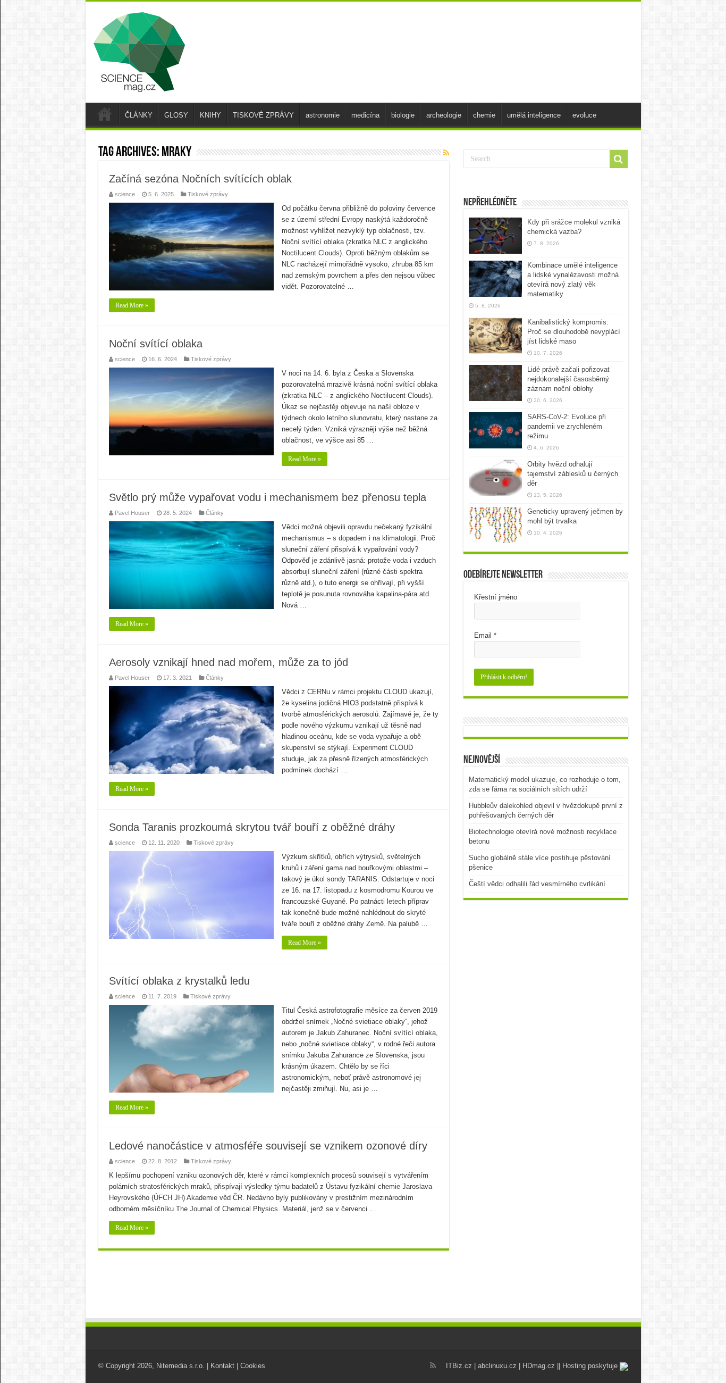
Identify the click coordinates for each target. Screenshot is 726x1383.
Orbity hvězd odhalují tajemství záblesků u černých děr (572, 473)
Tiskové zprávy (208, 194)
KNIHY (210, 115)
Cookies (252, 1366)
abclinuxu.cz (497, 1366)
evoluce (584, 115)
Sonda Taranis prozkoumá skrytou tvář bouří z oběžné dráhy (252, 827)
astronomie (323, 115)
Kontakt (222, 1366)
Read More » (131, 305)
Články (215, 513)
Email (485, 635)
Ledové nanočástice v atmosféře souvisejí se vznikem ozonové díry (268, 1146)
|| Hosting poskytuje (588, 1366)
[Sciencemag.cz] (139, 50)
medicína (365, 115)
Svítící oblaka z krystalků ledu (179, 981)
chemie (484, 115)
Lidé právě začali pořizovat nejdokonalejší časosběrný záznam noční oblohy (568, 379)
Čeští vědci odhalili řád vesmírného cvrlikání (537, 884)
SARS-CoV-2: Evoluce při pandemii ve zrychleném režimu (566, 426)
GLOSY (176, 115)
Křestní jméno (495, 597)
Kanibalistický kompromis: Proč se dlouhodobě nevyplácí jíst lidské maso (573, 331)
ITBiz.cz (459, 1366)
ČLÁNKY (139, 115)
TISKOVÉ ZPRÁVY (263, 115)
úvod (105, 114)
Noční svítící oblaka (155, 343)
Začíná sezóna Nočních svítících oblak (200, 179)
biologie (403, 115)
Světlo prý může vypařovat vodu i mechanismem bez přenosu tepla (267, 497)
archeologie (443, 115)
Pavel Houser (132, 513)
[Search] (619, 159)
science (125, 194)
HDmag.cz (538, 1366)
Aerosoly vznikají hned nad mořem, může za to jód (228, 662)
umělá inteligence (534, 115)
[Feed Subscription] (446, 152)
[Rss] (433, 1365)
